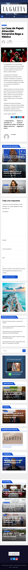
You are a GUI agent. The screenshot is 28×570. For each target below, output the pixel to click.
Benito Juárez (6, 502)
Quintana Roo (9, 387)
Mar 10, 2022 (15, 468)
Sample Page (15, 567)
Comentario (5, 211)
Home (10, 567)
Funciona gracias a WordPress (7, 565)
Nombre (4, 240)
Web (3, 257)
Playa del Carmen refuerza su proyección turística (14, 492)
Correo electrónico (7, 249)
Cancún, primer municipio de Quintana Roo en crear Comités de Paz (13, 506)
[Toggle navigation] (14, 16)
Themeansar (24, 565)
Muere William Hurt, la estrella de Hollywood (12, 172)
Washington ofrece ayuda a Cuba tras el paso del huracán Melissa (13, 535)
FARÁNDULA (4, 25)
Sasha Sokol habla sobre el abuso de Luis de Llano (13, 188)
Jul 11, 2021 (14, 420)
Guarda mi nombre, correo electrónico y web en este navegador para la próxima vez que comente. (13, 270)
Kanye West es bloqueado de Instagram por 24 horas (13, 157)
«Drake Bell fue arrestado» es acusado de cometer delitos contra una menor (10, 124)
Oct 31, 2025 (8, 495)
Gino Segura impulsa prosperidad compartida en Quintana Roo (16, 391)
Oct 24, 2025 (10, 397)
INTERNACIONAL (6, 531)
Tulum (5, 515)
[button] (25, 16)
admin (10, 41)
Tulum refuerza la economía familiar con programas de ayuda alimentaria (12, 519)
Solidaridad (6, 489)
